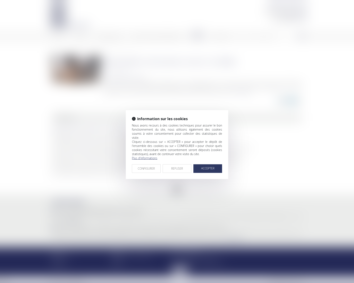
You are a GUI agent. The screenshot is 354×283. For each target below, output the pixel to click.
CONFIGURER (146, 168)
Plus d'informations (144, 158)
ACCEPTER (207, 168)
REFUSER (177, 168)
